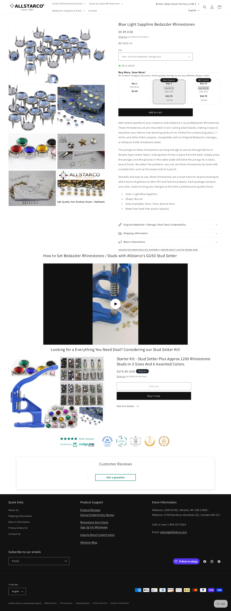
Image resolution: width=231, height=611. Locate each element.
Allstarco (19, 603)
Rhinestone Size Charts (94, 522)
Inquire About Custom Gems (97, 534)
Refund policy (51, 603)
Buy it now (153, 396)
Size (120, 50)
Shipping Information (20, 515)
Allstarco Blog (88, 542)
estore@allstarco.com (173, 532)
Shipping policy (83, 603)
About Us (13, 509)
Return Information (19, 521)
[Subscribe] (65, 561)
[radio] (134, 92)
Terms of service (100, 603)
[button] (68, 3)
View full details (126, 406)
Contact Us (14, 533)
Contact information (120, 603)
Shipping (122, 36)
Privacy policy (66, 603)
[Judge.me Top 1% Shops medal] (149, 441)
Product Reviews (90, 510)
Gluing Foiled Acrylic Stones (97, 514)
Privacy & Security (18, 527)
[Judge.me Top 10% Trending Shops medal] (164, 441)
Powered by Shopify (32, 603)
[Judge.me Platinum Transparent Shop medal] (121, 441)
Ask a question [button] (115, 477)
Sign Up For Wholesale (94, 527)
